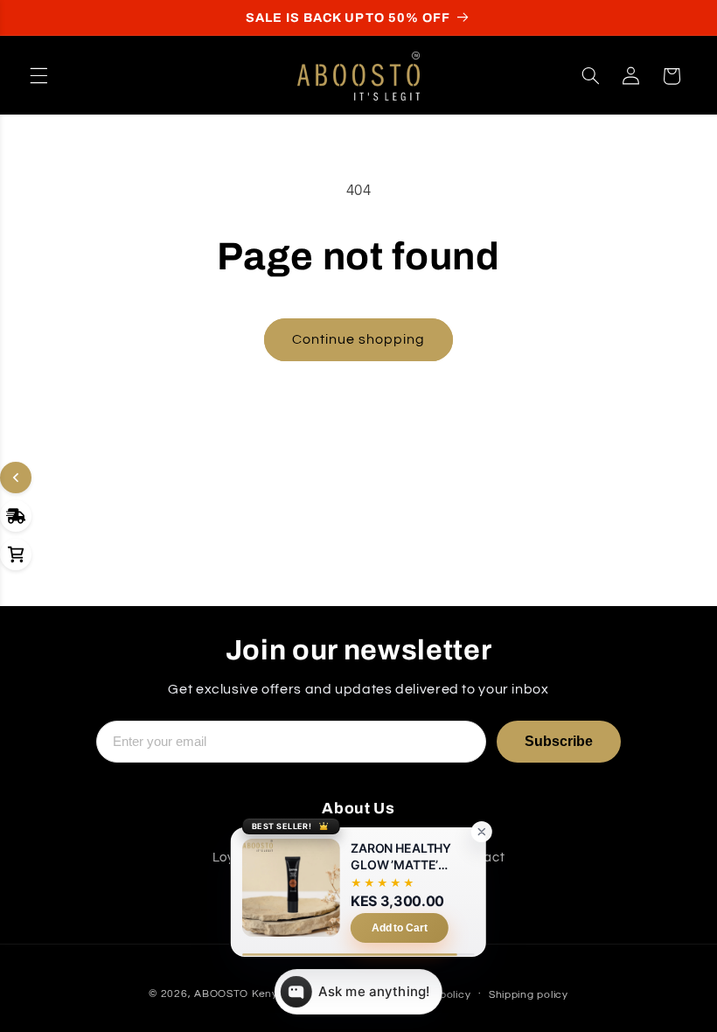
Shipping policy (528, 995)
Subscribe (559, 741)
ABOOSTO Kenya (239, 994)
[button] (38, 76)
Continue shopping (359, 339)
